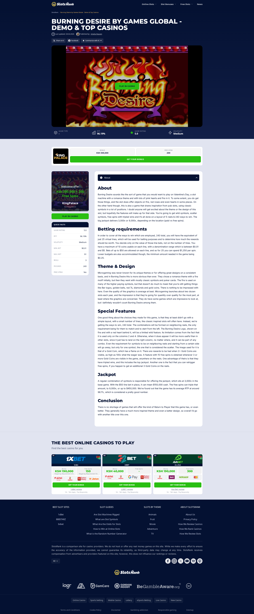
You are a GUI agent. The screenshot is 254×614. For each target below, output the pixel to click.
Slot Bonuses (167, 4)
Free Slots (185, 4)
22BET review (127, 489)
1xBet (61, 514)
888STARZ (61, 519)
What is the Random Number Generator (106, 533)
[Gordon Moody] (123, 586)
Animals (152, 514)
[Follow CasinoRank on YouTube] (187, 561)
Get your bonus (135, 159)
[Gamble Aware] (159, 586)
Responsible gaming (167, 610)
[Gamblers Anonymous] (81, 586)
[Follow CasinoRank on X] (180, 561)
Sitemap (190, 610)
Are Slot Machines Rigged (106, 514)
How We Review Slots (190, 533)
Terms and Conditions (70, 610)
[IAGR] (67, 586)
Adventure (152, 528)
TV (152, 533)
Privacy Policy (190, 519)
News (199, 4)
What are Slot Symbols (106, 519)
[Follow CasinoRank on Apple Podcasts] (199, 561)
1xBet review (76, 489)
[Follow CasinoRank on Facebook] (168, 561)
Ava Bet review (177, 489)
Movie (152, 524)
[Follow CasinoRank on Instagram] (174, 561)
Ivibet (61, 524)
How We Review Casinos (190, 524)
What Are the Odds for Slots (107, 524)
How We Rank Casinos (190, 528)
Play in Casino (127, 86)
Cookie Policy (95, 610)
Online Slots (148, 4)
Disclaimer (116, 610)
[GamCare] (100, 586)
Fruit (152, 519)
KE (54, 561)
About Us (190, 514)
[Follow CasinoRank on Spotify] (193, 561)
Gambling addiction (139, 610)
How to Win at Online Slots (106, 528)
